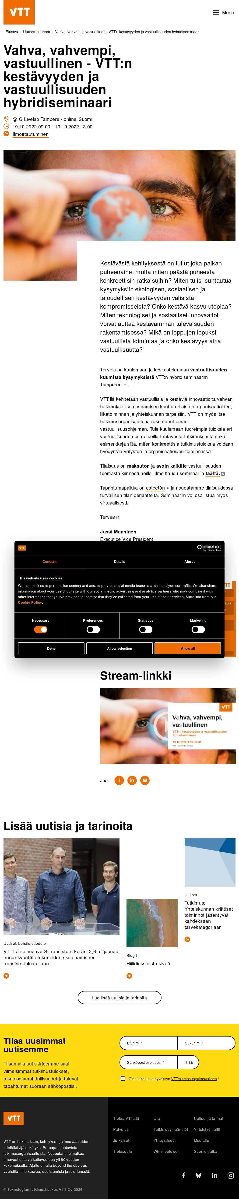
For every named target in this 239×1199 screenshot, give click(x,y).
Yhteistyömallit (207, 1129)
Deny (51, 648)
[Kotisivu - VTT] (19, 12)
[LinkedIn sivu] (214, 1176)
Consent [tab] (49, 562)
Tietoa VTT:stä (126, 1118)
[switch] (93, 629)
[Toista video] (168, 726)
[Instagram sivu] (231, 1176)
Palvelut (120, 1129)
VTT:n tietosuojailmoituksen (194, 1078)
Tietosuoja (122, 1151)
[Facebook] (119, 780)
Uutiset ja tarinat (208, 1118)
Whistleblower (166, 1151)
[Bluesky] (145, 780)
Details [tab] (119, 562)
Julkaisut (121, 1140)
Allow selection (119, 648)
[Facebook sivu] (183, 1176)
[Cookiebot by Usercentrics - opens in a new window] (200, 548)
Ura (157, 1118)
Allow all (188, 648)
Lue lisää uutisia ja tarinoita (119, 997)
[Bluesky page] (198, 1176)
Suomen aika (206, 1151)
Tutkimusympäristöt (171, 1129)
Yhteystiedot (165, 1140)
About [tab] (189, 562)
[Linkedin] (132, 780)
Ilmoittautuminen (31, 133)
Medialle (201, 1140)
